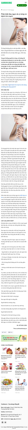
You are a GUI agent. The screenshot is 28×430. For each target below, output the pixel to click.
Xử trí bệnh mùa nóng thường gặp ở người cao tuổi (20, 357)
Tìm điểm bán (22, 5)
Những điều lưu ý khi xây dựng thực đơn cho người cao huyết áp (21, 373)
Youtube (5, 422)
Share (11, 332)
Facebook (2, 422)
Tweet (4, 332)
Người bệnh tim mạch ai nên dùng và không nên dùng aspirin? (6, 357)
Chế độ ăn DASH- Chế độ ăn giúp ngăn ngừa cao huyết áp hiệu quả (6, 388)
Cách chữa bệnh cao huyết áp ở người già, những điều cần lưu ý (20, 388)
